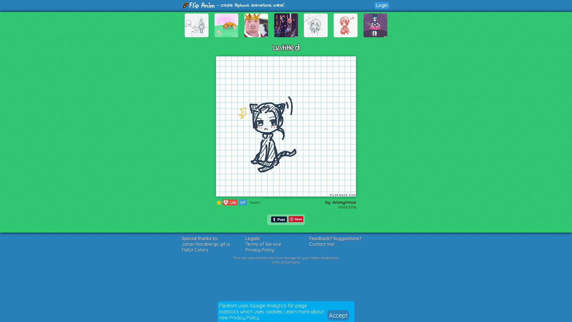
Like (230, 202)
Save (298, 219)
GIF (242, 202)
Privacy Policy (244, 318)
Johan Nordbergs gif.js (206, 244)
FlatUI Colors (195, 250)
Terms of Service (263, 244)
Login (382, 5)
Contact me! (321, 244)
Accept (338, 315)
